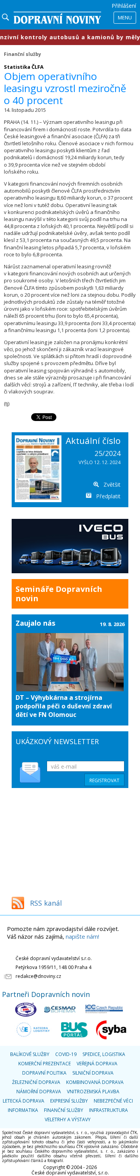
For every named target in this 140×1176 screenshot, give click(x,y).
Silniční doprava (93, 1073)
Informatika (23, 1110)
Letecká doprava (23, 1101)
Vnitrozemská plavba (93, 1091)
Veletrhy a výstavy (68, 1119)
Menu (125, 17)
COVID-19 (66, 1054)
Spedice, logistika (103, 1054)
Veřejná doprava (97, 1063)
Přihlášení (124, 5)
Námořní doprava (38, 1091)
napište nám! (82, 936)
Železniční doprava (36, 1082)
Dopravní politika (44, 1073)
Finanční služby (22, 54)
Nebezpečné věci (113, 1101)
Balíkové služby (29, 1054)
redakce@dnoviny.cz (38, 976)
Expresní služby (69, 1101)
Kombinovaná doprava (95, 1082)
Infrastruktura (108, 1110)
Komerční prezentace (44, 1063)
